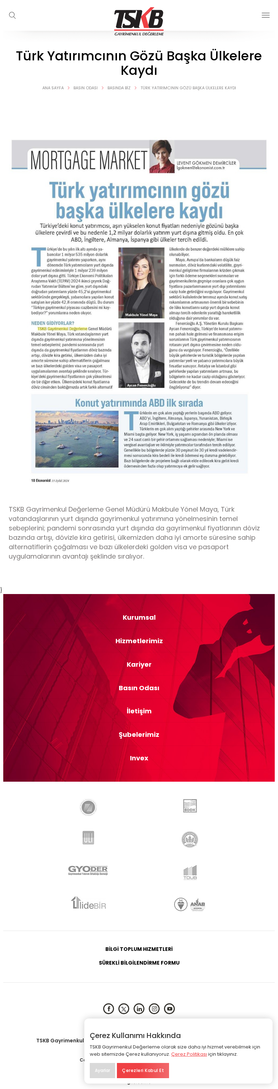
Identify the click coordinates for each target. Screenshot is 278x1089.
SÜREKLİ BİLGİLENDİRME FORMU (139, 962)
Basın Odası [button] (139, 688)
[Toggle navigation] (266, 15)
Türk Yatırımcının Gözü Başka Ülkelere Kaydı (188, 88)
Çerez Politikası (189, 1054)
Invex (139, 758)
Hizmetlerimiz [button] (139, 641)
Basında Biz (119, 88)
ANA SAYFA (53, 88)
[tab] (139, 617)
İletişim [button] (139, 711)
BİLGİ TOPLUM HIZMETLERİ (139, 949)
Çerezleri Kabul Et (143, 1070)
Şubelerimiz (139, 734)
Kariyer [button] (139, 664)
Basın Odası (85, 88)
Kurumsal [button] (139, 617)
